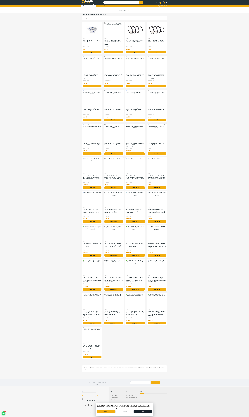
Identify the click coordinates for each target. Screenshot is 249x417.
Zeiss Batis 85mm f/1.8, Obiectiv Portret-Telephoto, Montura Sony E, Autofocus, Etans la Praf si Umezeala (156, 211)
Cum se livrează (114, 397)
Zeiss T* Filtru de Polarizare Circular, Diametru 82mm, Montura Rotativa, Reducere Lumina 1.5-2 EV (113, 143)
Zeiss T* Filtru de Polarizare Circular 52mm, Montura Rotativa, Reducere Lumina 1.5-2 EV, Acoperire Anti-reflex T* (135, 178)
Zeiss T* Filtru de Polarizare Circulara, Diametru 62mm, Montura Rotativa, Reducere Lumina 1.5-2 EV (113, 109)
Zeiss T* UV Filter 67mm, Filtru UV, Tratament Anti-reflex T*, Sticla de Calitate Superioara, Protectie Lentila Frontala (113, 42)
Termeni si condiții (129, 395)
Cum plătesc (113, 399)
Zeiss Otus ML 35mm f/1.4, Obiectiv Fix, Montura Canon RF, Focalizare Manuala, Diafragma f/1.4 (91, 347)
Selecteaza (157, 18)
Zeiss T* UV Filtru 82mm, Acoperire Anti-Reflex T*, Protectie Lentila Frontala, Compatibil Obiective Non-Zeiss (91, 76)
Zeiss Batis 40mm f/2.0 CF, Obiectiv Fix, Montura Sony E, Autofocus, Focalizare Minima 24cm (134, 245)
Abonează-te (155, 382)
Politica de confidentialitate (131, 397)
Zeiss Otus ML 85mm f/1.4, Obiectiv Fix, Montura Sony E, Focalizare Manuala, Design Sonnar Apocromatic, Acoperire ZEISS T (113, 279)
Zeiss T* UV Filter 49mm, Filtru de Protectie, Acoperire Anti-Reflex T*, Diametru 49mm (156, 42)
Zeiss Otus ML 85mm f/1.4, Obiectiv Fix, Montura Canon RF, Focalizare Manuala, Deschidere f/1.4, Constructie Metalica (92, 178)
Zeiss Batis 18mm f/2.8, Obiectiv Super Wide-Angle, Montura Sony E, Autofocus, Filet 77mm (92, 245)
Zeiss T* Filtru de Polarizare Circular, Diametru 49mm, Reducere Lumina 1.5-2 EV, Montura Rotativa (135, 313)
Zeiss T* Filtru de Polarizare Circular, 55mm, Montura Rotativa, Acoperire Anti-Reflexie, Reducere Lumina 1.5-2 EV (156, 178)
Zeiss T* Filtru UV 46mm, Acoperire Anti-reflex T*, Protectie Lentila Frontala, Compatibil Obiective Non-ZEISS (91, 313)
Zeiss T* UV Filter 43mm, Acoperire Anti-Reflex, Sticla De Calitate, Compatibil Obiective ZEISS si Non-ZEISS (91, 211)
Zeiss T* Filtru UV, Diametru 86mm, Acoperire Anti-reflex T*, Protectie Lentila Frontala (134, 211)
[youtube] (88, 405)
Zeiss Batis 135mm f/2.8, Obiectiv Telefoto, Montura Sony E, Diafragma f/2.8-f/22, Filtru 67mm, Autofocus (113, 245)
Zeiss (84, 38)
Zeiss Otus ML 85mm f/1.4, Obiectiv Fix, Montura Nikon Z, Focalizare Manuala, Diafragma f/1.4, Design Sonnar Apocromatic (134, 279)
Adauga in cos (92, 52)
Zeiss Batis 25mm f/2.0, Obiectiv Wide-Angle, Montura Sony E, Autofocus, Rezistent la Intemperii (157, 143)
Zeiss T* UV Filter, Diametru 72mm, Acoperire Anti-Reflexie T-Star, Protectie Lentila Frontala (134, 42)
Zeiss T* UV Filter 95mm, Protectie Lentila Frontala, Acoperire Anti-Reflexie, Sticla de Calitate (112, 211)
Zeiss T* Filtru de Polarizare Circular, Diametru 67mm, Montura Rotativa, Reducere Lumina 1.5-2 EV (156, 109)
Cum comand (114, 395)
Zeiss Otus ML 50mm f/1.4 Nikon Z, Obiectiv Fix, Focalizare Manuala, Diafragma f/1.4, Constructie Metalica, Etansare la (92, 279)
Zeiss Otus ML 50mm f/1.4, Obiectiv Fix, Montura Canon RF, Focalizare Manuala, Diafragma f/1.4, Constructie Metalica (157, 245)
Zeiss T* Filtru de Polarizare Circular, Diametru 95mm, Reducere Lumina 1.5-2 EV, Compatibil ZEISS (113, 313)
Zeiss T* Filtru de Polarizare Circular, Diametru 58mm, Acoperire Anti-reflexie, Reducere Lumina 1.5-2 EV (113, 75)
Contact (127, 402)
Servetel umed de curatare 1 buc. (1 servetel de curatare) (91, 41)
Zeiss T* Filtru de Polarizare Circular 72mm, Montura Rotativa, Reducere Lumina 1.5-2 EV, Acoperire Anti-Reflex (92, 143)
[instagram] (85, 405)
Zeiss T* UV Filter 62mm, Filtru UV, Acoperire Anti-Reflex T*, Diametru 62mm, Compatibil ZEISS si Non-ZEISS (91, 109)
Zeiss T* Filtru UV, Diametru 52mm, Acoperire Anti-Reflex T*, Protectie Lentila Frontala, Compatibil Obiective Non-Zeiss (113, 178)
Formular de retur (114, 402)
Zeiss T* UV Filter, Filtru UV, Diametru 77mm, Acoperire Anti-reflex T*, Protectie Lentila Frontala (135, 75)
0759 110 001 (163, 5)
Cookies (127, 399)
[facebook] (83, 405)
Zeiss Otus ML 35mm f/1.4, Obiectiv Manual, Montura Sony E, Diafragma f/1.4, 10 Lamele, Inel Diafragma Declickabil (156, 313)
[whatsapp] (91, 405)
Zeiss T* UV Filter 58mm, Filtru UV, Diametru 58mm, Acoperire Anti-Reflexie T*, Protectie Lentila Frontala (135, 109)
